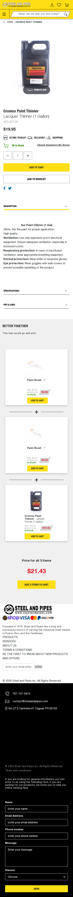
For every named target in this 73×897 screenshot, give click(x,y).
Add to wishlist (36, 179)
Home (10, 22)
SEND (38, 667)
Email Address (14, 816)
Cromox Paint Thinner (28, 22)
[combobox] (36, 876)
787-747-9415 (21, 694)
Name (8, 802)
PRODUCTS (10, 637)
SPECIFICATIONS (11, 290)
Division (10, 870)
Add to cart (36, 167)
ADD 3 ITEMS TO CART (36, 584)
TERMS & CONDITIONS (17, 650)
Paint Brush (37, 380)
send (36, 888)
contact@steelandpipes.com (30, 701)
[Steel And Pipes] (17, 4)
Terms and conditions (18, 771)
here (25, 788)
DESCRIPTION (10, 206)
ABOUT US (9, 646)
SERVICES (9, 641)
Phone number (14, 830)
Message (10, 843)
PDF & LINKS (9, 304)
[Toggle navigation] (6, 14)
